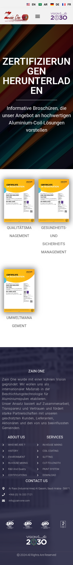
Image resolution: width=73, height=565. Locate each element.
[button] (38, 16)
